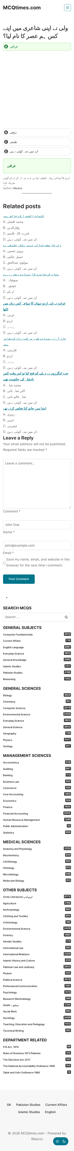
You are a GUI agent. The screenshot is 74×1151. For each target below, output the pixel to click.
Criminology (36, 922)
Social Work (36, 1011)
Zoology (36, 746)
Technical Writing (36, 1030)
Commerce (36, 788)
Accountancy (36, 762)
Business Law (36, 781)
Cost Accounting (36, 794)
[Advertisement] (37, 89)
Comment (11, 511)
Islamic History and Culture (36, 960)
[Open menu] (67, 7)
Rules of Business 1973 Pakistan (36, 1053)
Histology (36, 867)
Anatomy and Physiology (36, 848)
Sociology (36, 1017)
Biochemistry (36, 855)
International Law (36, 947)
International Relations (36, 954)
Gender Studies (36, 941)
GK (9, 1105)
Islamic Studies (36, 666)
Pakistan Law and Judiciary (36, 967)
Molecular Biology (36, 880)
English (50, 1112)
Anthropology (36, 909)
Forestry (36, 935)
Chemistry (36, 701)
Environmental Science (36, 714)
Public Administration (36, 826)
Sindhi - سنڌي (36, 1005)
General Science (36, 727)
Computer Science (36, 708)
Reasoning (36, 679)
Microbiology (36, 874)
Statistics (36, 832)
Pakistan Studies (36, 672)
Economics (36, 800)
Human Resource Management (36, 819)
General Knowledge (36, 659)
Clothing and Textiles (36, 916)
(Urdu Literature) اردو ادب (36, 896)
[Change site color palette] (60, 1141)
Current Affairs (36, 640)
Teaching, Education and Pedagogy (36, 1024)
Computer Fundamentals (36, 634)
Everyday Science (36, 653)
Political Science (36, 979)
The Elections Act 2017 (36, 1059)
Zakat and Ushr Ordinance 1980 (36, 1072)
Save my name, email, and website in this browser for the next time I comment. (38, 562)
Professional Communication (36, 986)
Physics (36, 739)
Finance (36, 807)
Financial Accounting (36, 813)
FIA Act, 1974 (36, 1046)
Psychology (36, 992)
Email (8, 553)
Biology (36, 695)
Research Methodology (36, 998)
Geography (36, 733)
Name (9, 532)
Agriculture (36, 903)
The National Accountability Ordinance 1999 (36, 1065)
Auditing (36, 768)
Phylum (36, 973)
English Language (36, 647)
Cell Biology (36, 861)
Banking (36, 775)
